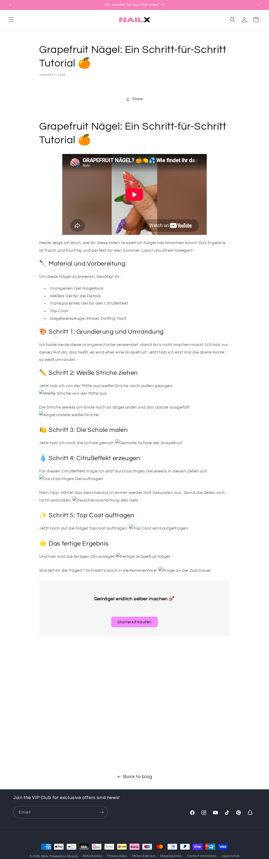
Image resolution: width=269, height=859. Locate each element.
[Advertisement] (134, 686)
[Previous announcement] (10, 5)
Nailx (45, 856)
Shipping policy (171, 856)
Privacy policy (117, 856)
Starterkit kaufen (134, 622)
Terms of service (143, 856)
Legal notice (231, 856)
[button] (11, 19)
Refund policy (92, 856)
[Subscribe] (101, 812)
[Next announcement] (259, 5)
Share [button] (137, 99)
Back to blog (137, 776)
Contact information (202, 856)
